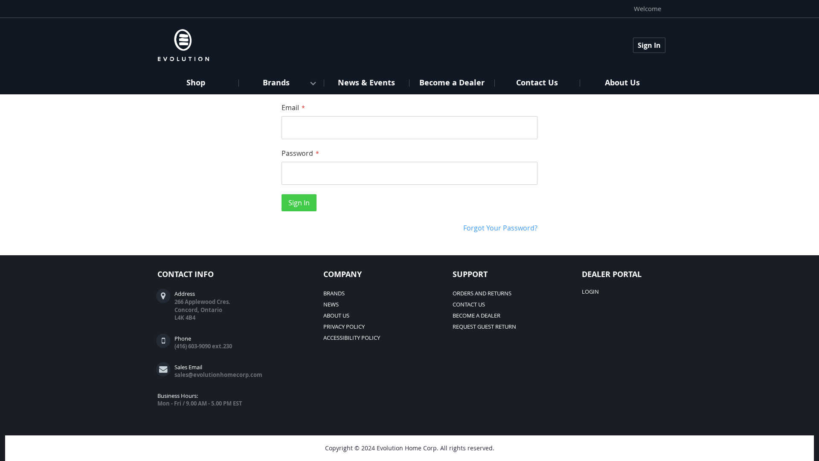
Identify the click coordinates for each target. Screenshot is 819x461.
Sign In (649, 45)
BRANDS (334, 293)
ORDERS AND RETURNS (482, 293)
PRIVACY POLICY (344, 326)
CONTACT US (469, 304)
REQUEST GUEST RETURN (484, 326)
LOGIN (590, 291)
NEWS (331, 304)
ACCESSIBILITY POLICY (351, 337)
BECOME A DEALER (476, 315)
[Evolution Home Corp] (183, 45)
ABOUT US (336, 315)
